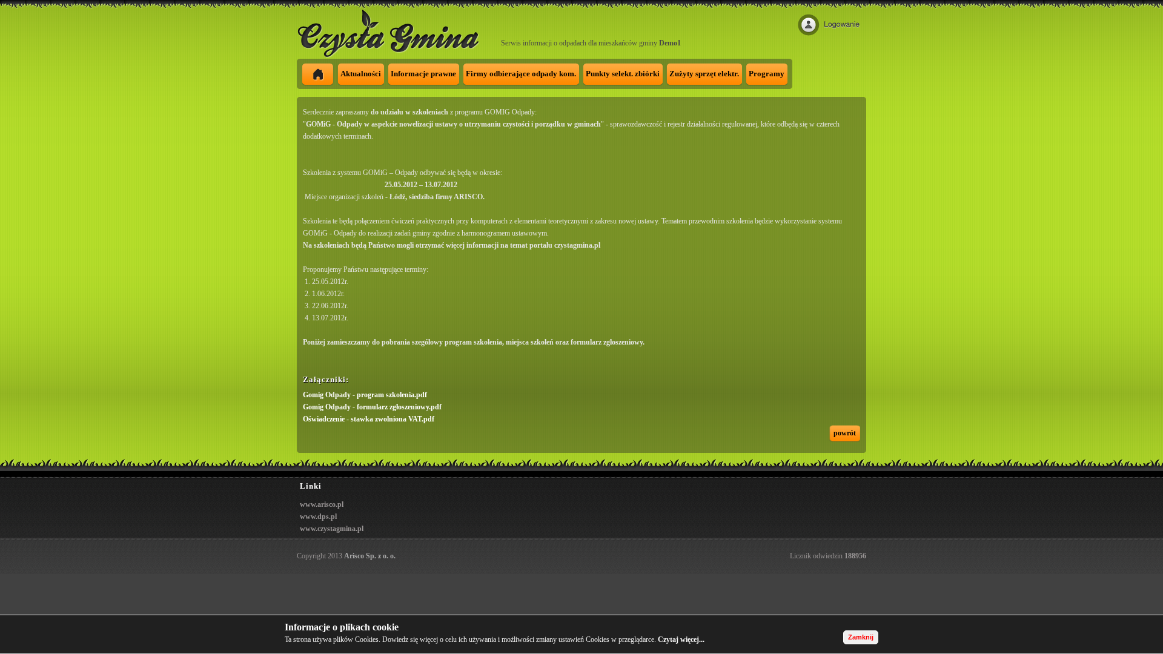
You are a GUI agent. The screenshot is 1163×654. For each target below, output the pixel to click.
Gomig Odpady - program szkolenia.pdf (365, 395)
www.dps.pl (318, 516)
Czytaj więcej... (681, 639)
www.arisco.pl (321, 504)
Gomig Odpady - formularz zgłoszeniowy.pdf (372, 407)
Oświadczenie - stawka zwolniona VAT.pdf (368, 419)
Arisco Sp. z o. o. (370, 556)
